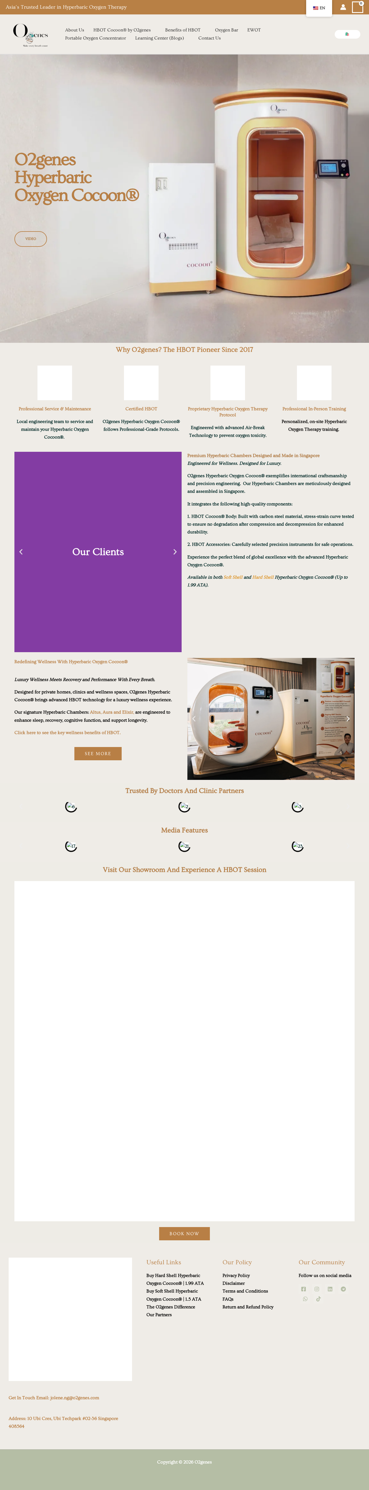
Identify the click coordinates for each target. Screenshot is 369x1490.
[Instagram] (317, 1289)
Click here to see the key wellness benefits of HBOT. (67, 732)
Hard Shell (263, 577)
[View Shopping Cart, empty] (357, 7)
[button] (347, 34)
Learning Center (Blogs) (159, 38)
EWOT (254, 30)
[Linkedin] (330, 1289)
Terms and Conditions (245, 1291)
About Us (74, 30)
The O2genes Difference (170, 1307)
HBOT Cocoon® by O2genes (122, 30)
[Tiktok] (318, 1299)
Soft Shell (232, 577)
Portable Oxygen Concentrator (95, 38)
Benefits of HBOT (183, 30)
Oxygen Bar (226, 30)
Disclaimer (234, 1283)
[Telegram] (343, 1289)
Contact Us (209, 38)
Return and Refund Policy (248, 1307)
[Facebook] (303, 1289)
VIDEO (30, 239)
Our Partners (159, 1314)
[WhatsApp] (305, 1299)
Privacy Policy (236, 1275)
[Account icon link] (343, 7)
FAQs (228, 1299)
